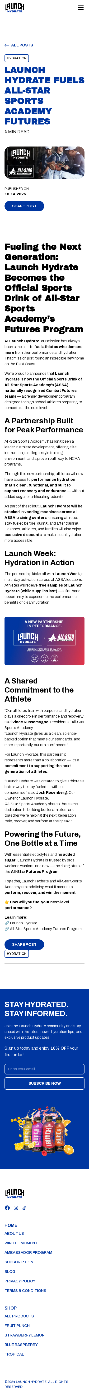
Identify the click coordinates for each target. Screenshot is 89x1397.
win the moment (21, 1243)
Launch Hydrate (23, 923)
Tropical (14, 1354)
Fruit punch (17, 1326)
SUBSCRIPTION (19, 1262)
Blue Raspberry (21, 1345)
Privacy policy (20, 1281)
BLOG (10, 1272)
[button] (79, 7)
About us (14, 1233)
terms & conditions (25, 1291)
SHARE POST (24, 206)
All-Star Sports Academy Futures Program (46, 929)
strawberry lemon (25, 1335)
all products (19, 1316)
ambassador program (28, 1252)
